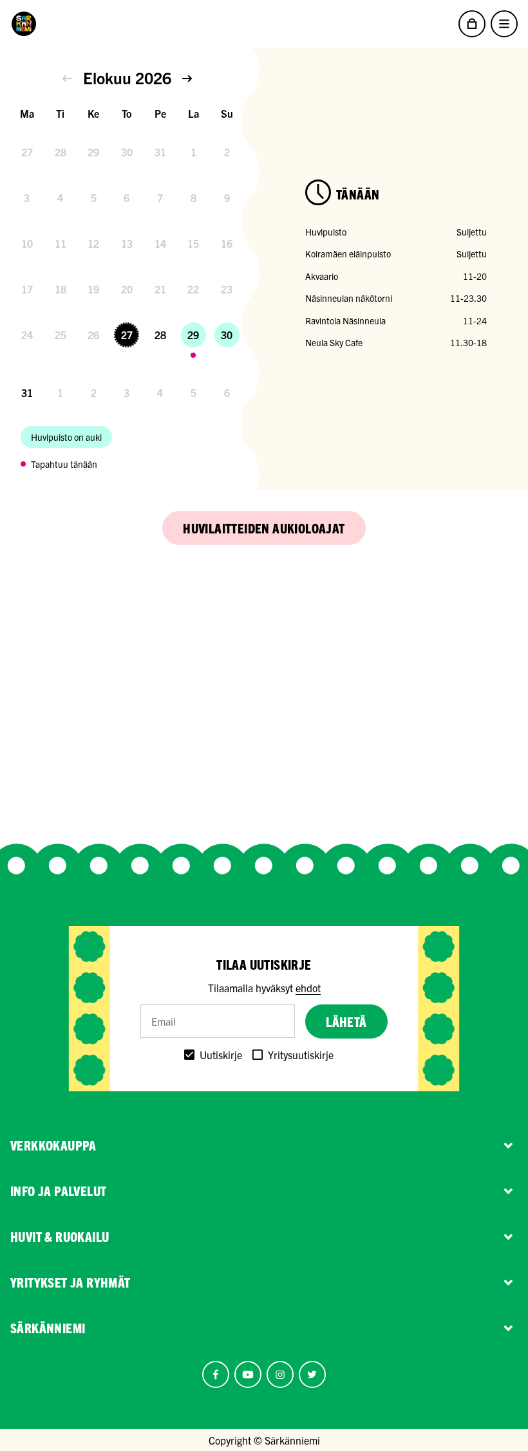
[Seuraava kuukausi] (186, 78)
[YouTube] (247, 1374)
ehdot (308, 987)
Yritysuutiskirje (301, 1054)
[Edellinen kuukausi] (67, 78)
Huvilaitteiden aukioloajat (263, 528)
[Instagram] (280, 1374)
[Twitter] (312, 1374)
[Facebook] (215, 1374)
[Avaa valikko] (504, 23)
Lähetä (346, 1021)
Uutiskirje (221, 1054)
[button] (67, 78)
